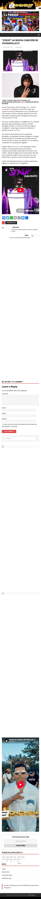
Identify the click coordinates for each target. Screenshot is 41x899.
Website (4, 419)
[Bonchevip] (20, 8)
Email (4, 413)
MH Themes (32, 895)
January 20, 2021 (8, 47)
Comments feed (7, 875)
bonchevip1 (18, 47)
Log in (4, 869)
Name (4, 408)
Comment (5, 394)
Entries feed (5, 872)
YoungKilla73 (6, 109)
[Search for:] (20, 438)
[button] (38, 34)
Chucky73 (22, 102)
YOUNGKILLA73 (11, 222)
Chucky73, (16, 146)
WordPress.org (6, 878)
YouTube (17, 130)
